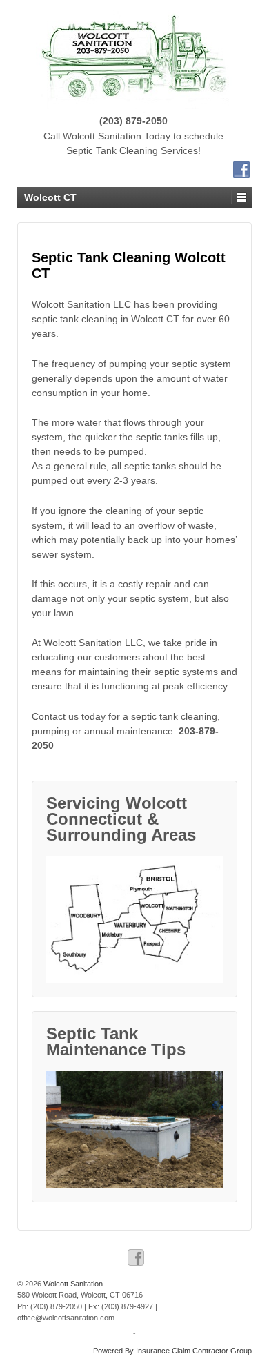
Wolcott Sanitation (72, 1284)
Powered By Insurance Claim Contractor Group (172, 1351)
